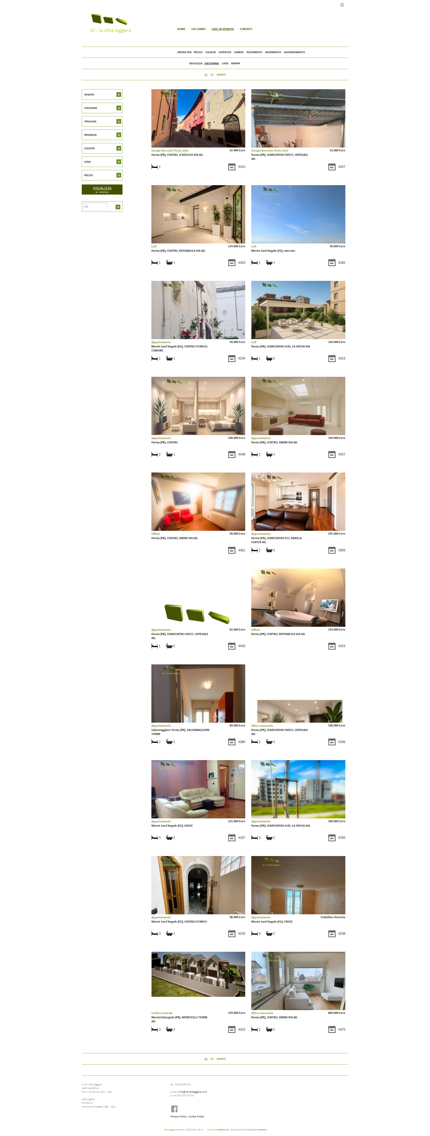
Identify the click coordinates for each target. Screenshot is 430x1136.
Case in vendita (223, 29)
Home (181, 29)
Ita (342, 4)
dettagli (198, 139)
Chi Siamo (198, 29)
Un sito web (218, 1129)
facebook (175, 1108)
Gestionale (257, 1129)
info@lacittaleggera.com (192, 1092)
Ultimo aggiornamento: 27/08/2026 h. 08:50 (183, 1129)
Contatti (246, 29)
